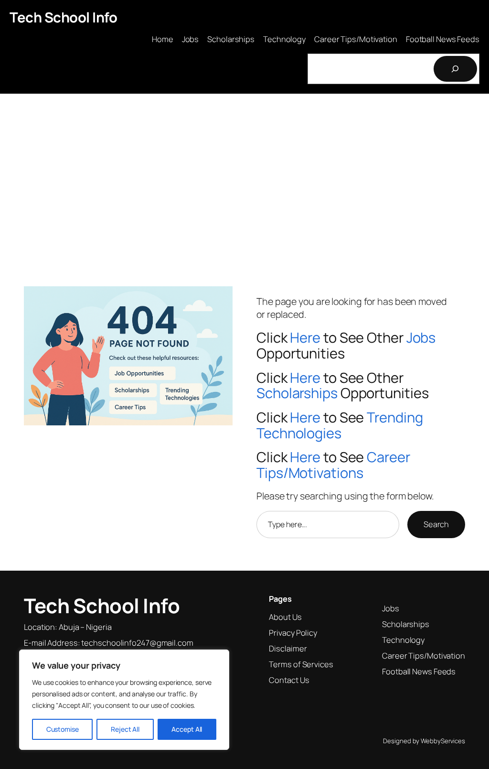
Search (436, 524)
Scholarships (297, 392)
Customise (62, 729)
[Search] (456, 69)
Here (305, 337)
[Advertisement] (244, 173)
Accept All (186, 729)
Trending (395, 417)
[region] (124, 700)
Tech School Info (63, 17)
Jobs (421, 337)
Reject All (125, 729)
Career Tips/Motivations (333, 464)
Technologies (298, 433)
